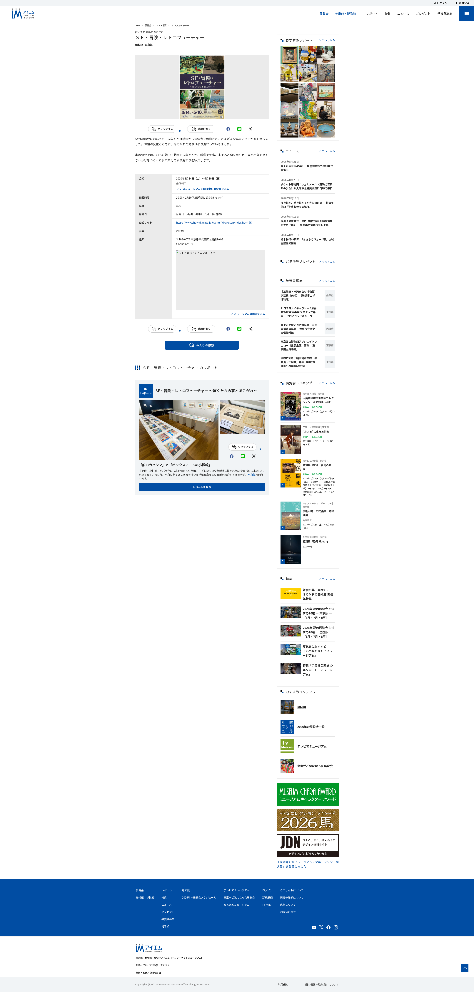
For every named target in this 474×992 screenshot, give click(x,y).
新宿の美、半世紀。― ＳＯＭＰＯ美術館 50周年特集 (318, 594)
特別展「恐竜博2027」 (316, 541)
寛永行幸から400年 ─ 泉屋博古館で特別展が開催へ (307, 168)
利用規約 (283, 984)
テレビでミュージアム (312, 746)
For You (266, 904)
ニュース (403, 13)
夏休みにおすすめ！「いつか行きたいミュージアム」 (317, 651)
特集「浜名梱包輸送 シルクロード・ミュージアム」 (318, 669)
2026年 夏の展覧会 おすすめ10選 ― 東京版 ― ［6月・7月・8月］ (319, 613)
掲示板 (165, 926)
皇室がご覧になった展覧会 (315, 766)
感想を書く (204, 129)
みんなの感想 (205, 345)
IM (146, 388)
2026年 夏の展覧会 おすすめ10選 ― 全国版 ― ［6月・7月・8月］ (319, 632)
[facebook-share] (228, 129)
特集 (388, 13)
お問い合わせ (288, 912)
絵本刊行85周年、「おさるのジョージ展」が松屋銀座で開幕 (307, 241)
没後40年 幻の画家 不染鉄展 (318, 513)
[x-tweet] (250, 129)
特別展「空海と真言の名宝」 (317, 467)
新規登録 (267, 897)
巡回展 (301, 707)
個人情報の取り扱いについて (322, 984)
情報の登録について (291, 897)
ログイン (267, 890)
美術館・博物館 (345, 13)
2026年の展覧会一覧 (311, 726)
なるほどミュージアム (236, 904)
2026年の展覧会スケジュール (199, 897)
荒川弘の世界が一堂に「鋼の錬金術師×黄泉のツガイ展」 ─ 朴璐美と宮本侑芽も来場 (307, 223)
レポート (372, 13)
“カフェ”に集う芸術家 (316, 431)
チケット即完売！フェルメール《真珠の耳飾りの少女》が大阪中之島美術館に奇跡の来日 (307, 186)
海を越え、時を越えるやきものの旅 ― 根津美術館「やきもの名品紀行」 (307, 204)
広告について (288, 904)
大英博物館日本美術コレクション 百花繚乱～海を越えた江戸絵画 (318, 400)
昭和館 (252, 474)
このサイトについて (291, 890)
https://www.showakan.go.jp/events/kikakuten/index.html (212, 222)
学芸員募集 (444, 13)
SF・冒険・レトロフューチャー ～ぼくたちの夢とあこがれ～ (206, 390)
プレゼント (423, 13)
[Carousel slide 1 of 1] (202, 115)
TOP (138, 25)
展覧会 (324, 13)
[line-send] (239, 129)
